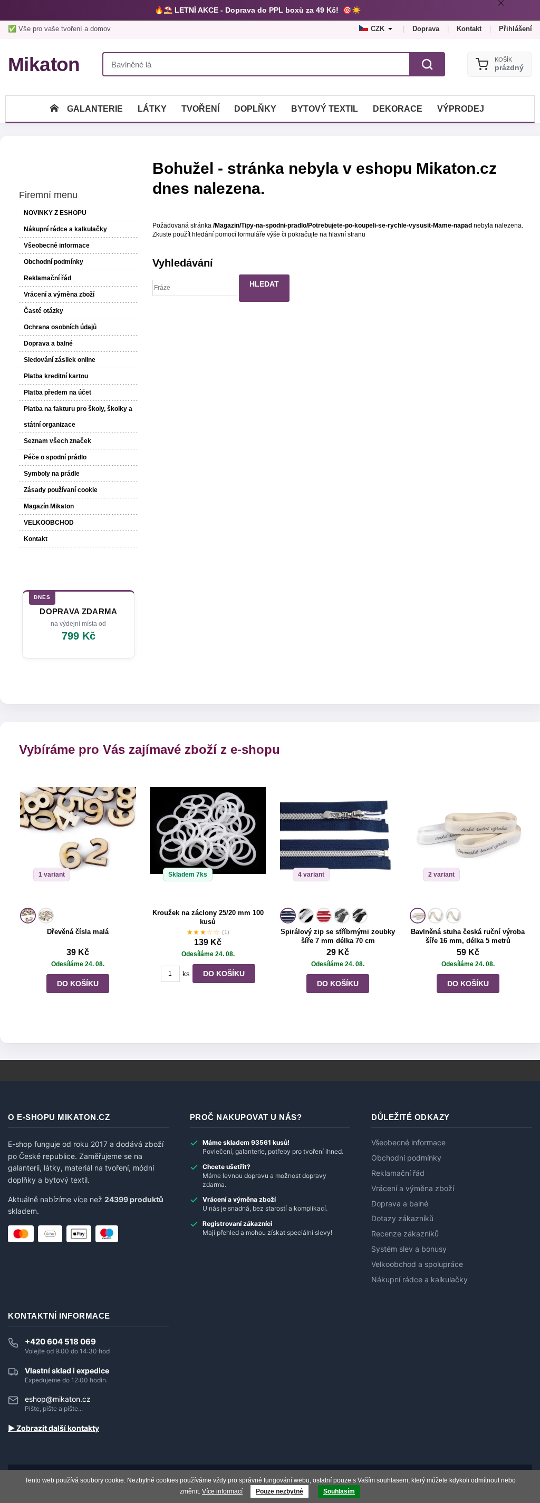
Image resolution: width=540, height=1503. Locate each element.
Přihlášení (515, 29)
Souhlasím (339, 1491)
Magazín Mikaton (49, 506)
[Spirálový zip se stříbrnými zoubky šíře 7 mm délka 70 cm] (338, 839)
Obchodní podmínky (53, 262)
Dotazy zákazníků (402, 1218)
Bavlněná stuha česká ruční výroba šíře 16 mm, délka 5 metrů (468, 936)
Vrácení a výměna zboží (59, 294)
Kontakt (469, 29)
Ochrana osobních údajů (60, 327)
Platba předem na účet (57, 392)
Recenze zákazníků (405, 1234)
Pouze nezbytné (279, 1491)
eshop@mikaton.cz (58, 1398)
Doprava (425, 29)
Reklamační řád (47, 278)
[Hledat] (427, 64)
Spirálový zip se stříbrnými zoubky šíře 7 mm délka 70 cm (338, 936)
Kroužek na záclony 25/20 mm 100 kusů (208, 917)
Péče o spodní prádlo (55, 457)
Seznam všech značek (57, 441)
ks (186, 974)
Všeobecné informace (57, 245)
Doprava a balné (48, 343)
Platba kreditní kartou (56, 376)
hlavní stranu (347, 234)
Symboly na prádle (52, 473)
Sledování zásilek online (59, 360)
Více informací (222, 1491)
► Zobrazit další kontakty (53, 1428)
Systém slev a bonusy (409, 1249)
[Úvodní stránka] (54, 109)
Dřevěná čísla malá (78, 932)
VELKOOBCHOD (49, 522)
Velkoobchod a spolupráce (417, 1264)
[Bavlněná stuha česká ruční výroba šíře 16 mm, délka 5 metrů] (468, 839)
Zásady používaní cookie (61, 490)
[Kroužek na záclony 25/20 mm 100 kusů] (208, 839)
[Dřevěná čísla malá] (78, 839)
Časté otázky (43, 311)
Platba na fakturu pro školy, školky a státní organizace (78, 416)
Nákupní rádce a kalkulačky (419, 1279)
